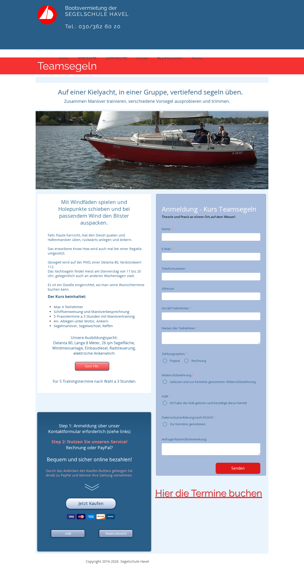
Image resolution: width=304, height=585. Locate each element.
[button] (92, 366)
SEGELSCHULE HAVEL (97, 14)
